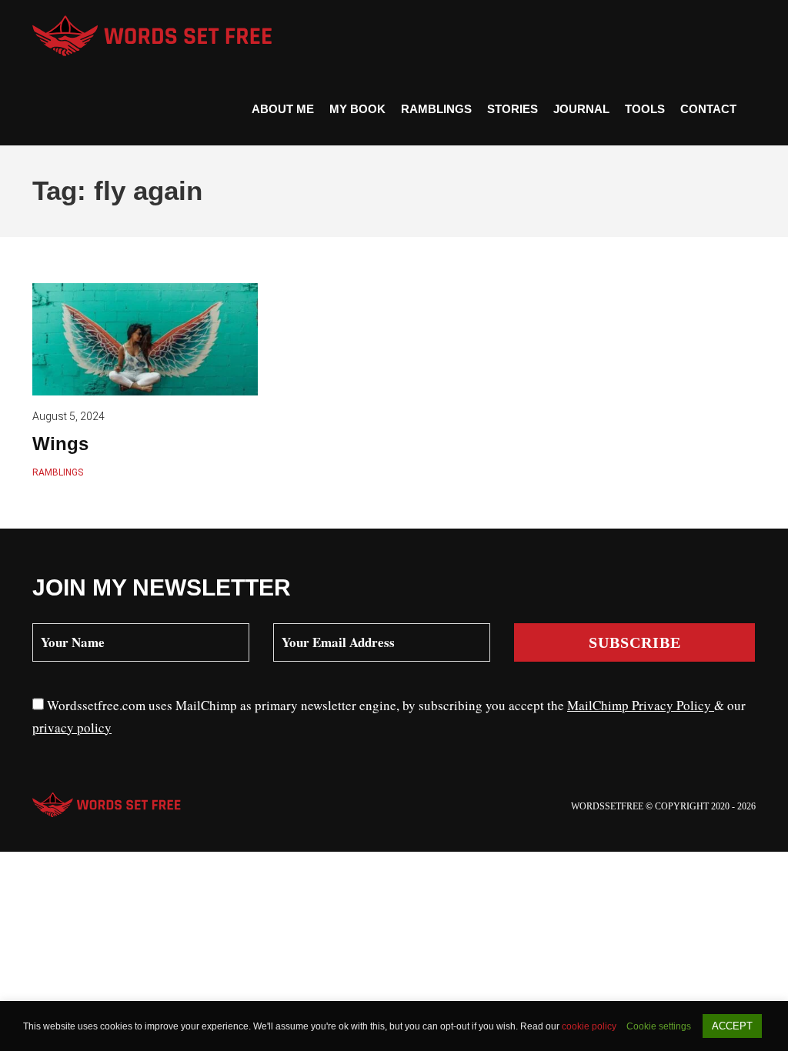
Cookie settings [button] (658, 1026)
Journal (581, 108)
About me (283, 108)
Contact (708, 108)
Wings (60, 443)
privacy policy (72, 727)
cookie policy (590, 1026)
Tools (645, 108)
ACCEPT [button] (732, 1026)
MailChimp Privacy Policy (640, 705)
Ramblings (436, 108)
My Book (357, 108)
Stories (512, 108)
